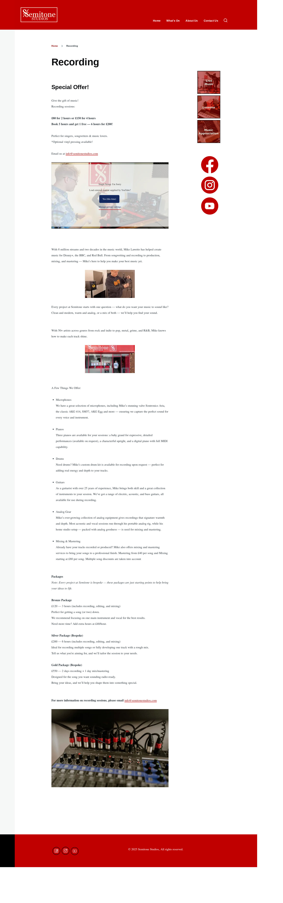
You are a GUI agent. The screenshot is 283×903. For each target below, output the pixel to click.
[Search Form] (225, 20)
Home (54, 46)
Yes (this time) (109, 198)
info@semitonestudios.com (82, 153)
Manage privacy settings (110, 206)
